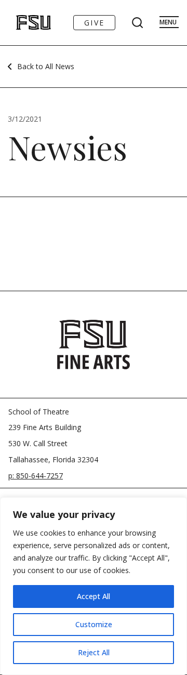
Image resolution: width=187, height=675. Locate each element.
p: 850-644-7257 (35, 476)
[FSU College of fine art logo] (93, 344)
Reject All (94, 652)
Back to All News (45, 66)
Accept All (93, 596)
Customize (93, 624)
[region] (93, 586)
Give (94, 23)
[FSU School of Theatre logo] (22, 22)
